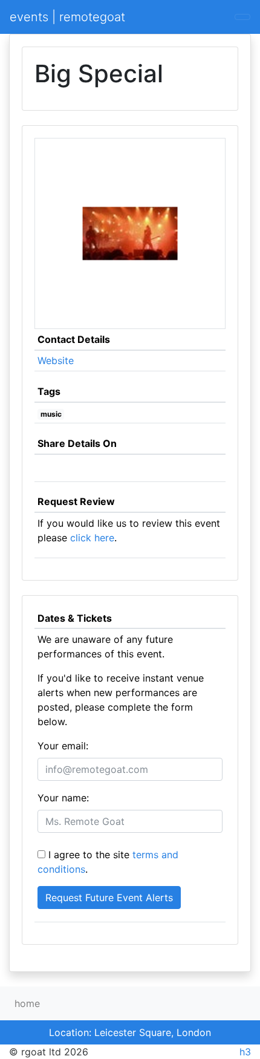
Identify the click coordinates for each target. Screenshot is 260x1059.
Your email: (62, 746)
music (51, 414)
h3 (245, 1052)
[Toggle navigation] (242, 17)
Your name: (63, 798)
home (27, 1003)
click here (92, 538)
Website (55, 360)
